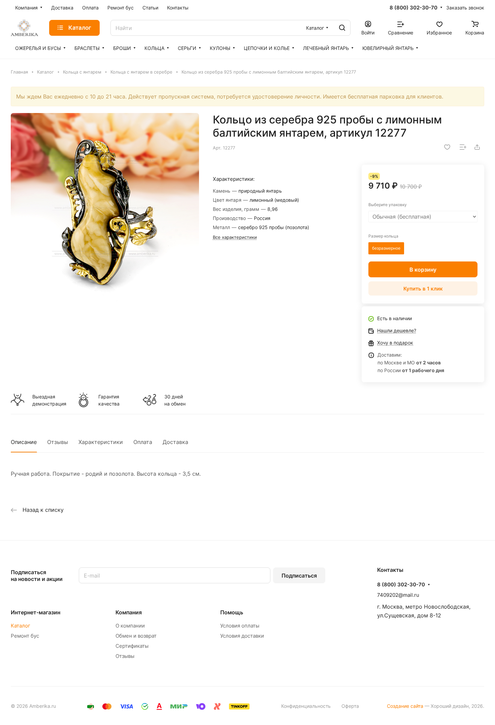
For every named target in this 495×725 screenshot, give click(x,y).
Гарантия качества (109, 400)
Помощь (231, 612)
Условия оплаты (239, 625)
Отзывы (57, 442)
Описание (24, 442)
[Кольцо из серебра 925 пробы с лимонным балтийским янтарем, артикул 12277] (105, 207)
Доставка (175, 442)
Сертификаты (132, 646)
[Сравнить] (463, 147)
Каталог (20, 625)
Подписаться (299, 575)
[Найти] (342, 28)
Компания (129, 612)
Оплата (142, 442)
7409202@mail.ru (398, 595)
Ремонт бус (25, 636)
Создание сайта (405, 706)
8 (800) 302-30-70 (413, 8)
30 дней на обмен (175, 400)
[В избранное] (447, 147)
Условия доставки (242, 636)
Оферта (350, 706)
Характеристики (100, 442)
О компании (130, 625)
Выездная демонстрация (49, 400)
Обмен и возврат (136, 636)
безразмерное (386, 248)
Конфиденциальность (306, 706)
